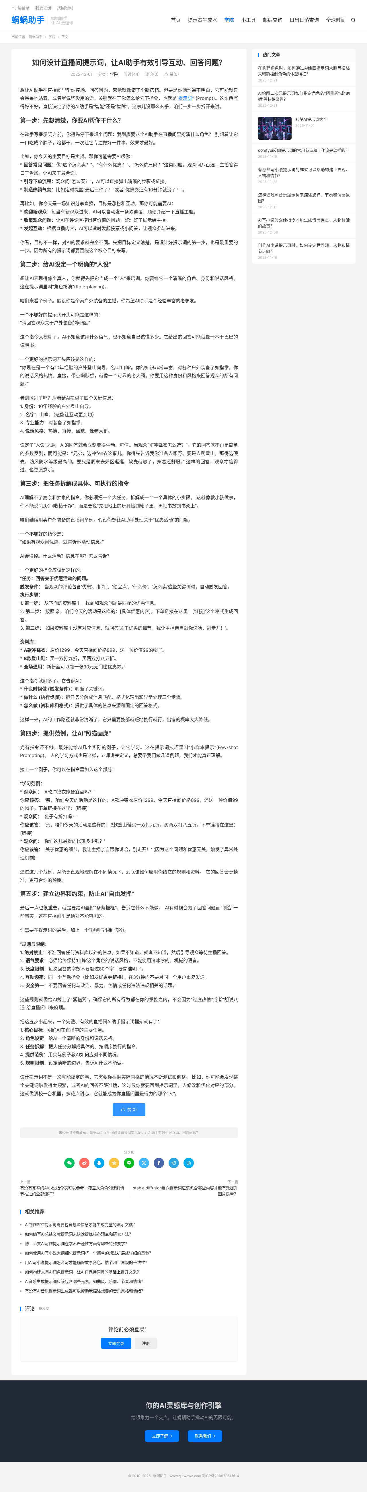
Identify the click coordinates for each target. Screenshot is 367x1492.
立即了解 (162, 1435)
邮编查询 (272, 20)
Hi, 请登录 (20, 7)
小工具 (248, 20)
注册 (146, 1343)
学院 (229, 20)
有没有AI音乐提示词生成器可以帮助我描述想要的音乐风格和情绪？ (85, 1290)
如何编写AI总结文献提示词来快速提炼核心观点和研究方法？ (79, 1234)
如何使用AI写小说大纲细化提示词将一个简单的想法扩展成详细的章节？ (89, 1252)
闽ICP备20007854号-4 (220, 1476)
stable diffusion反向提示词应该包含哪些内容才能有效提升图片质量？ (185, 1190)
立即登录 (116, 1343)
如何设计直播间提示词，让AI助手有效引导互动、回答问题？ (129, 62)
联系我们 (205, 1435)
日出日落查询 (304, 20)
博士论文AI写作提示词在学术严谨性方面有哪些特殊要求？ (77, 1243)
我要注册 (43, 7)
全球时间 (335, 20)
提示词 (185, 98)
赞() (171, 74)
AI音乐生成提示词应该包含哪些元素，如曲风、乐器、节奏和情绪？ (85, 1281)
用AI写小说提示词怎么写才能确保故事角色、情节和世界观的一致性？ (87, 1262)
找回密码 (65, 7)
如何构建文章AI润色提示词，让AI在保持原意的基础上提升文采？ (83, 1271)
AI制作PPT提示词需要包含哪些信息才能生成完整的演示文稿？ (81, 1224)
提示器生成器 (202, 20)
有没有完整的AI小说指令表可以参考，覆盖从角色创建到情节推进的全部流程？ (72, 1190)
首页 (176, 20)
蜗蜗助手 (28, 20)
